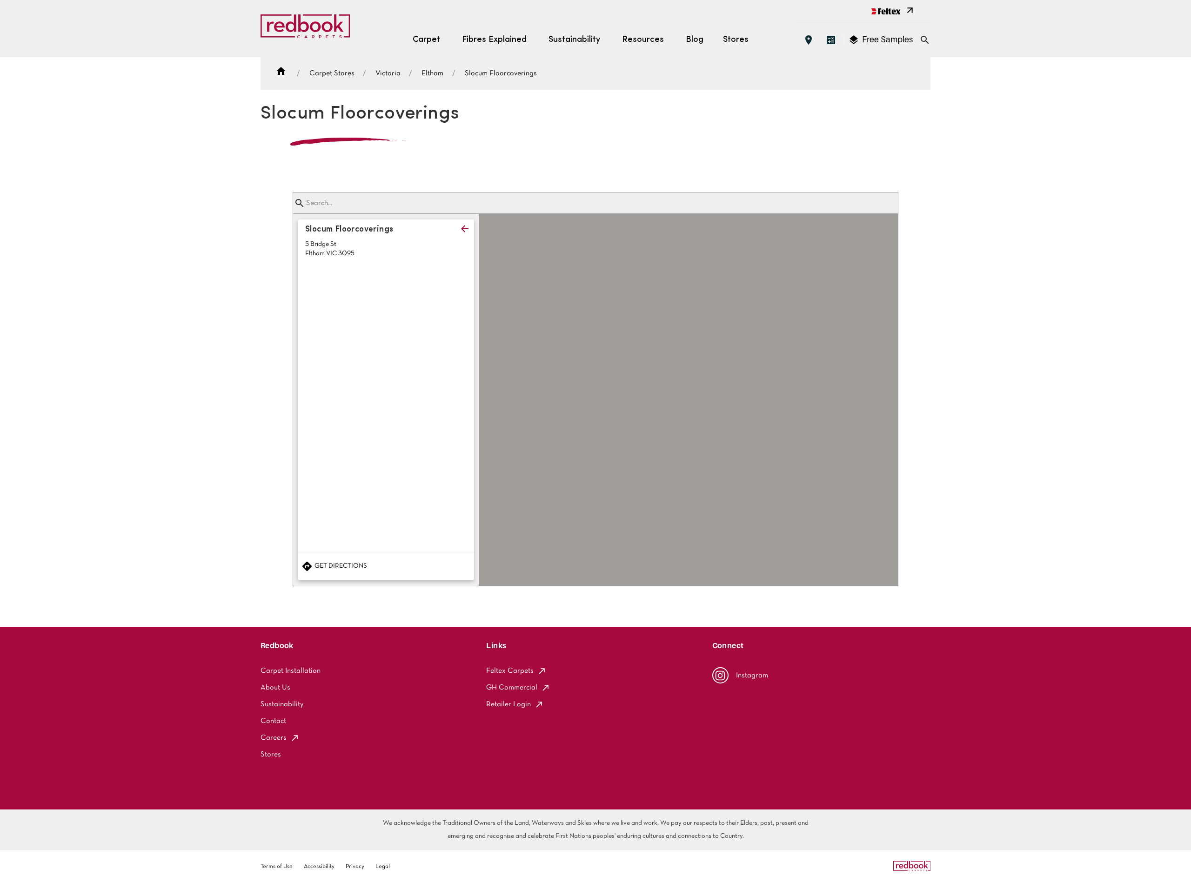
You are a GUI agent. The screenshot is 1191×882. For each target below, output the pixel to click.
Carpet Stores (332, 73)
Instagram (752, 675)
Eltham (432, 73)
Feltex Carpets (510, 671)
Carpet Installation (291, 671)
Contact (273, 721)
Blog (694, 40)
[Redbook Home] (305, 28)
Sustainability (282, 704)
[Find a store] (808, 40)
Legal (382, 866)
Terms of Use (277, 866)
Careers (274, 738)
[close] (464, 228)
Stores (736, 40)
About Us (275, 687)
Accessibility (319, 866)
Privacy (355, 866)
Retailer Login (508, 704)
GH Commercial (511, 687)
